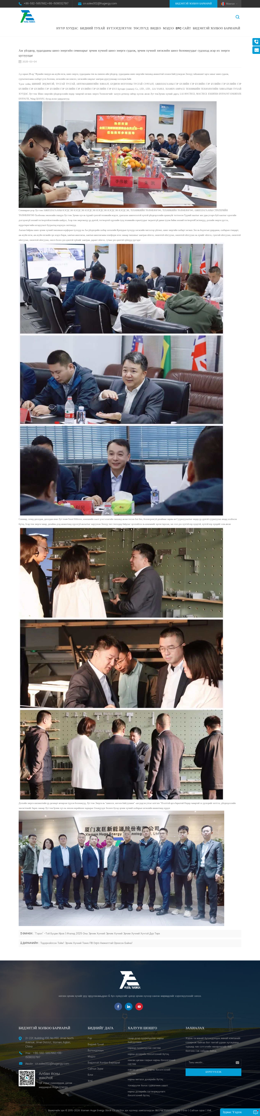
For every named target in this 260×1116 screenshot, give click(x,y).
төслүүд (140, 28)
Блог (185, 1110)
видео (155, 28)
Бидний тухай (92, 28)
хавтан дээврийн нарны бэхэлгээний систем (149, 1072)
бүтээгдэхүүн (96, 1051)
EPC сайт (183, 28)
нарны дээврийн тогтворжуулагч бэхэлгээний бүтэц (146, 1094)
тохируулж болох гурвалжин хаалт (148, 1086)
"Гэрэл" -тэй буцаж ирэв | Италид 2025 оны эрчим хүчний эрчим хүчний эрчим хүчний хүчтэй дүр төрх (97, 934)
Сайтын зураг (96, 1069)
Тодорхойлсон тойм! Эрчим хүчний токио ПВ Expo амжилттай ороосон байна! (86, 943)
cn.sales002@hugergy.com (100, 4)
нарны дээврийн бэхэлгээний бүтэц (148, 1054)
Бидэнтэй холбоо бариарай (193, 4)
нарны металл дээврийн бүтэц (145, 1080)
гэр (90, 1038)
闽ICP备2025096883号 (167, 1110)
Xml (90, 1081)
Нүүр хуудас (67, 28)
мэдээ (168, 28)
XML (209, 1110)
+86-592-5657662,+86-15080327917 (46, 4)
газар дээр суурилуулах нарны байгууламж (146, 1040)
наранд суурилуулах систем (144, 1048)
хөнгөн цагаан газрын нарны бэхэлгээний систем (151, 1062)
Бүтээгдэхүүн (119, 28)
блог (90, 1075)
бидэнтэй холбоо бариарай (216, 28)
